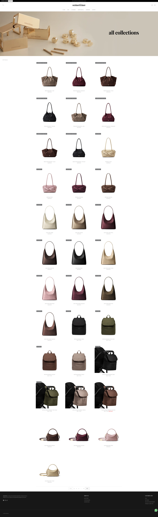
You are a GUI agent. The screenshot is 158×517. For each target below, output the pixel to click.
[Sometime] (79, 5)
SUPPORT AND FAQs (81, 9)
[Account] (152, 5)
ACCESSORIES (73, 9)
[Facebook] (3, 500)
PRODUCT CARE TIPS (149, 503)
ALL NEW (64, 9)
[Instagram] (5, 500)
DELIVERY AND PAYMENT (150, 501)
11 (83, 488)
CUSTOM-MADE (87, 500)
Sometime (7, 513)
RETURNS (147, 500)
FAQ (146, 498)
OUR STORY (93, 9)
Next (87, 488)
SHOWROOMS (88, 9)
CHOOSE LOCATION (4, 0)
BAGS (68, 9)
